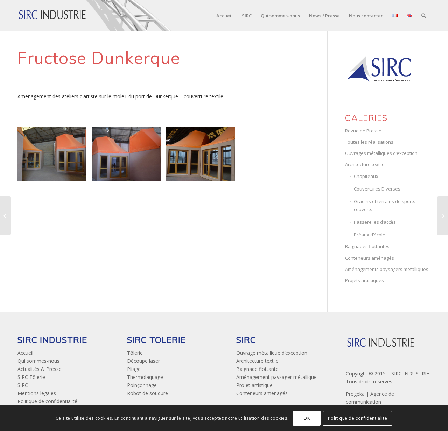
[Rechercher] (423, 15)
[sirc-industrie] (53, 15)
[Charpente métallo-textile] (5, 215)
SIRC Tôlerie (31, 377)
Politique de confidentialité (47, 401)
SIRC (23, 385)
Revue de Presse (363, 131)
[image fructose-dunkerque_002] (129, 157)
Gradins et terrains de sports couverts (384, 205)
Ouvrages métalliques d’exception (381, 153)
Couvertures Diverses (377, 189)
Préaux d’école (369, 234)
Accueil (25, 353)
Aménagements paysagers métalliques (386, 269)
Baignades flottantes (367, 246)
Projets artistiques (364, 280)
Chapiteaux (366, 176)
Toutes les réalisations (369, 142)
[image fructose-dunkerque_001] (55, 157)
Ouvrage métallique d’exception (271, 353)
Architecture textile (365, 164)
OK (306, 418)
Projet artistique (254, 385)
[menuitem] (224, 15)
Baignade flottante (257, 369)
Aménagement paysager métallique (276, 377)
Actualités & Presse (40, 369)
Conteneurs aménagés (369, 258)
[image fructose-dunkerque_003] (203, 157)
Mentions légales (37, 393)
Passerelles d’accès (375, 222)
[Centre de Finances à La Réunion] (442, 215)
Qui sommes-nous (38, 361)
